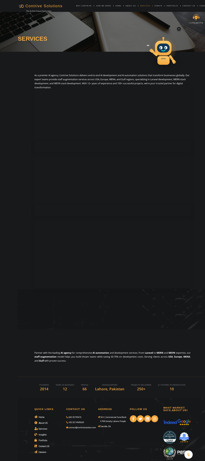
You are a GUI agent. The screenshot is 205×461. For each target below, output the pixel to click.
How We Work (103, 6)
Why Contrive (84, 6)
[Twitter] (140, 418)
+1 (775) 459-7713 (196, 23)
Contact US (189, 6)
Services (145, 6)
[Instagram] (154, 418)
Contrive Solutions (43, 6)
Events (158, 6)
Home (118, 6)
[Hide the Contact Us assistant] (179, 29)
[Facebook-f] (133, 418)
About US (131, 6)
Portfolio (172, 6)
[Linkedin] (147, 418)
